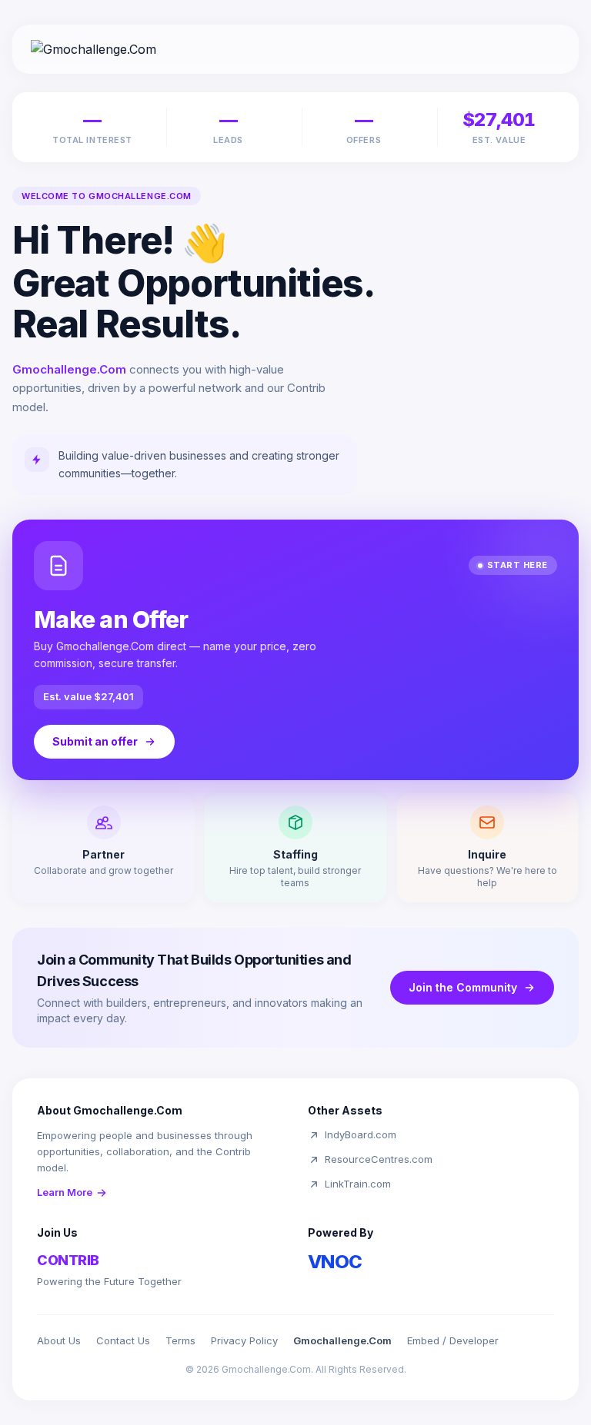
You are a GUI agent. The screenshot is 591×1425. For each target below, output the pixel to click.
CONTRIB (68, 1260)
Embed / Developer (453, 1340)
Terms (180, 1340)
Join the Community (463, 987)
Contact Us (123, 1340)
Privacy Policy (244, 1340)
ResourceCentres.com (378, 1159)
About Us (59, 1340)
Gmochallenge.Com (342, 1340)
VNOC (335, 1262)
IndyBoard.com (360, 1134)
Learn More (64, 1192)
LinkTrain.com (358, 1184)
